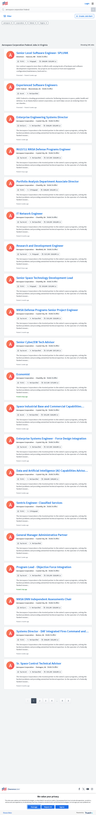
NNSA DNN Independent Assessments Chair (44, 599)
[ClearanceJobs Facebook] (79, 789)
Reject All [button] (48, 807)
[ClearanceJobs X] (83, 789)
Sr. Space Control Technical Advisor (38, 663)
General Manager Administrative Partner (42, 535)
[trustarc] (88, 813)
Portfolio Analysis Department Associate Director (47, 181)
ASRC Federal (21, 89)
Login (87, 3)
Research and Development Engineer (39, 246)
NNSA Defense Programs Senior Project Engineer (47, 310)
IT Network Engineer (29, 213)
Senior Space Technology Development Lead (44, 278)
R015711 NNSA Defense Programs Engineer (43, 149)
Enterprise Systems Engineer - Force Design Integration (51, 438)
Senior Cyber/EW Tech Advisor (35, 342)
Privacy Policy (7, 813)
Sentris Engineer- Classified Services (39, 503)
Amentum (20, 57)
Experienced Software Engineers (36, 85)
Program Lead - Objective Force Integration (43, 567)
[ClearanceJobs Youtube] (87, 789)
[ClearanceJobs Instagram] (92, 789)
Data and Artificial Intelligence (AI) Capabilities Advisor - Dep (52, 471)
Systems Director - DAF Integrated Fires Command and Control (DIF (51, 631)
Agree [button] (62, 807)
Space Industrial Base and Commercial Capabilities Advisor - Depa (48, 406)
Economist (23, 374)
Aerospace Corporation (25, 121)
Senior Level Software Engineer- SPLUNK (42, 53)
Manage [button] (34, 807)
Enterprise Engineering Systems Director (42, 117)
